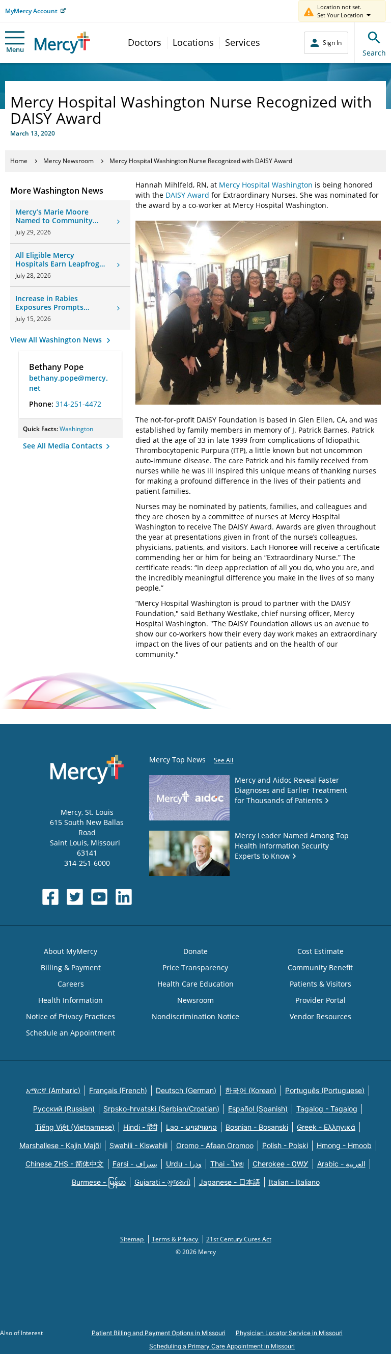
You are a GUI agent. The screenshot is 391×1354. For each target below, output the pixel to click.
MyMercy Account (31, 11)
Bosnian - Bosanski (257, 1127)
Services (242, 42)
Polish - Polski (285, 1145)
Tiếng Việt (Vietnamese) (75, 1127)
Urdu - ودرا (184, 1163)
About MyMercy (70, 951)
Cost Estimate (320, 951)
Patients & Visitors (320, 984)
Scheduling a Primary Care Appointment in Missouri (222, 1346)
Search (374, 53)
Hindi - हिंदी (140, 1127)
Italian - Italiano (294, 1182)
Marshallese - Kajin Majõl (60, 1145)
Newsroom (195, 1000)
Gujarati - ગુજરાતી (162, 1182)
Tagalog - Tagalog (326, 1108)
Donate (195, 951)
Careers (71, 984)
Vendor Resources (320, 1016)
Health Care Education (195, 984)
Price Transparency (195, 967)
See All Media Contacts (63, 445)
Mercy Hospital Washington (266, 185)
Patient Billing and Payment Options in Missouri (159, 1333)
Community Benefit (320, 967)
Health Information (70, 1000)
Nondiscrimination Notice (195, 1016)
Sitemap (132, 1239)
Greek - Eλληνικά (326, 1127)
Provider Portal (320, 1000)
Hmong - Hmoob (344, 1145)
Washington (76, 428)
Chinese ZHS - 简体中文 (64, 1163)
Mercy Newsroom (68, 160)
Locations (193, 42)
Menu (15, 49)
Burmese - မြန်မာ (99, 1182)
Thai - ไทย (227, 1163)
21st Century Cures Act (238, 1239)
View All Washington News (57, 339)
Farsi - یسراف (135, 1163)
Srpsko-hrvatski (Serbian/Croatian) (161, 1108)
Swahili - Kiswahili (138, 1145)
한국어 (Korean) (250, 1090)
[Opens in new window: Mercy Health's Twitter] (75, 897)
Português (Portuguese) (325, 1090)
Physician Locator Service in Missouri (289, 1333)
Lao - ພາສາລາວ (191, 1127)
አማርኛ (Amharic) (53, 1090)
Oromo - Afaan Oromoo (215, 1145)
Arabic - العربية (341, 1163)
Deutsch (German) (186, 1090)
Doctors (144, 42)
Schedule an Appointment (70, 1033)
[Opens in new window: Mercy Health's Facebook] (50, 897)
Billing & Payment (71, 967)
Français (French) (118, 1090)
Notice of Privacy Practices (70, 1016)
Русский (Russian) (64, 1108)
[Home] (62, 43)
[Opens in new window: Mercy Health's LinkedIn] (124, 897)
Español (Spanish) (258, 1108)
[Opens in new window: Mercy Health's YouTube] (99, 897)
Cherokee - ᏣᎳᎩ (281, 1163)
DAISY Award (187, 195)
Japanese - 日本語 (229, 1182)
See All (223, 760)
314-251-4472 (78, 404)
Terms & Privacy (176, 1239)
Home (18, 160)
